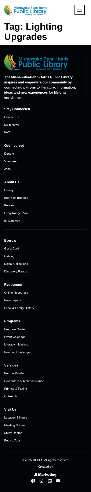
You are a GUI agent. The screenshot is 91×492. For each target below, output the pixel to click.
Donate (9, 153)
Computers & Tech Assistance (24, 381)
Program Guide (14, 329)
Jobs (7, 169)
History (9, 190)
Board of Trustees (16, 197)
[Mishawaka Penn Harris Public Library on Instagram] (41, 481)
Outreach (10, 396)
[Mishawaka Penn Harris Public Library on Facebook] (33, 481)
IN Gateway (12, 220)
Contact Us (11, 117)
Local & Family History (19, 308)
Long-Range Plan (16, 213)
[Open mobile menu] (79, 10)
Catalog (9, 256)
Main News (11, 124)
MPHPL (38, 460)
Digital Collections (16, 263)
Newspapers (12, 300)
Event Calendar (14, 336)
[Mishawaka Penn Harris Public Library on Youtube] (58, 481)
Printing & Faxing (15, 388)
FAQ (7, 132)
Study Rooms (13, 432)
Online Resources (16, 292)
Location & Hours (15, 417)
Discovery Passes (16, 271)
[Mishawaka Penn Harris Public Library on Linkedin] (50, 481)
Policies (9, 205)
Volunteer (10, 161)
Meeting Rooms (14, 425)
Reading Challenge (17, 352)
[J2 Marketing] (45, 474)
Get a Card (11, 248)
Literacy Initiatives (16, 344)
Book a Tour (12, 440)
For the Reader (14, 373)
